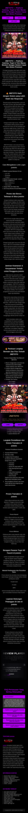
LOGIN (8, 424)
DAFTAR (20, 424)
